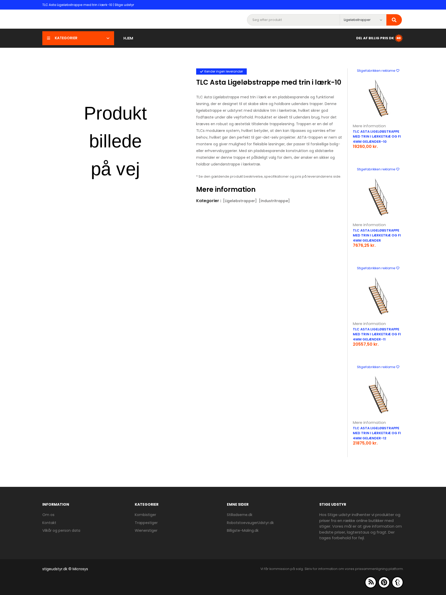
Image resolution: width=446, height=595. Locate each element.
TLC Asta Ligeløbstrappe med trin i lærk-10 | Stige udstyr (88, 4)
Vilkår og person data (61, 530)
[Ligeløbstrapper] (240, 200)
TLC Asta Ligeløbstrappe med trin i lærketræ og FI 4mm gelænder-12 (377, 433)
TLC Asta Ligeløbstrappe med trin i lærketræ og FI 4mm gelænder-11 (377, 334)
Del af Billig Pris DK (375, 37)
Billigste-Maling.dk (243, 530)
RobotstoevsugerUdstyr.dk (250, 522)
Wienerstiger (146, 530)
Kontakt (49, 522)
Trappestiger (146, 522)
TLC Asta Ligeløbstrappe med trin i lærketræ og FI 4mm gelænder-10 (377, 136)
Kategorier (66, 38)
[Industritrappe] (274, 200)
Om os (48, 514)
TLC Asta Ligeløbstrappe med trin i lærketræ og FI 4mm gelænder (377, 235)
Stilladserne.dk (239, 514)
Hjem (128, 38)
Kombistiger (145, 514)
